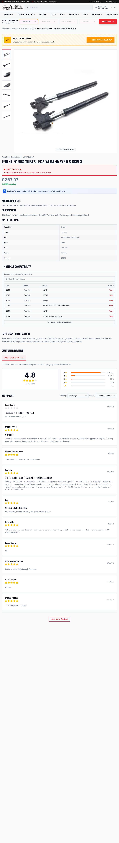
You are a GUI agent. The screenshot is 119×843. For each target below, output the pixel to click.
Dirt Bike (42, 14)
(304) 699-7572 (97, 1)
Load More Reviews (59, 619)
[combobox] (78, 396)
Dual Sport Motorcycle (25, 14)
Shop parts (108, 22)
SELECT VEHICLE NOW (102, 40)
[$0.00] (115, 7)
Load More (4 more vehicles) (61, 322)
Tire (84, 14)
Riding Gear (96, 14)
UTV (61, 14)
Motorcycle (8, 14)
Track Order (112, 1)
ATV (53, 14)
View (111, 290)
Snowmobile (73, 14)
